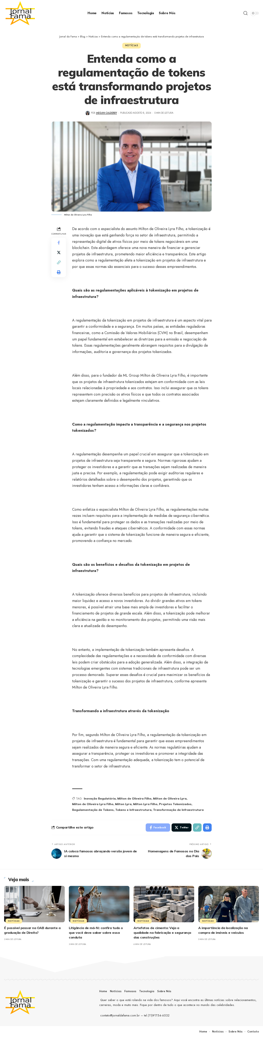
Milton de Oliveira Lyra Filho (92, 804)
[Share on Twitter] (59, 252)
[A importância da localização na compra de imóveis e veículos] (228, 904)
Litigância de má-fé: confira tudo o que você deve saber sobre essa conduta (96, 932)
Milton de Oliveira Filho (134, 798)
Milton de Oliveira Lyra (170, 798)
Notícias (131, 45)
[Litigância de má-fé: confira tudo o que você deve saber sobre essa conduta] (99, 904)
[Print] (59, 272)
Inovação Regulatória (100, 798)
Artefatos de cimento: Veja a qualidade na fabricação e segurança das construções (162, 932)
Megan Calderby (106, 113)
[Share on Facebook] (59, 243)
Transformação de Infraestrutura (178, 810)
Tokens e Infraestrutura (133, 810)
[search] (245, 13)
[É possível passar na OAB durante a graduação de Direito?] (34, 904)
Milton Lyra (123, 804)
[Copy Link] (59, 262)
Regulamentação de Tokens (93, 810)
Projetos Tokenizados (175, 804)
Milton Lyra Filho (145, 804)
